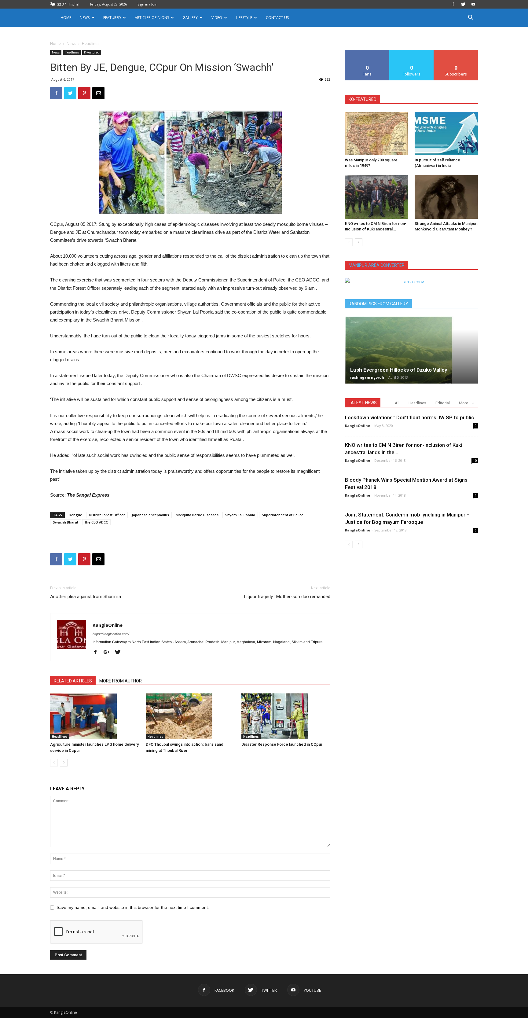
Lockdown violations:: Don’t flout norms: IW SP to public (409, 417)
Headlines (72, 52)
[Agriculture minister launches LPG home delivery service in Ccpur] (94, 716)
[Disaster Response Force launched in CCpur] (286, 716)
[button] (470, 18)
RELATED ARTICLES (73, 680)
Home (66, 17)
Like (367, 52)
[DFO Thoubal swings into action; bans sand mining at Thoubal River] (190, 716)
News (71, 43)
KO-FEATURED (362, 99)
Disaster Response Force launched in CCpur (281, 744)
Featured (112, 17)
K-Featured (91, 52)
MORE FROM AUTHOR (120, 680)
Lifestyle (244, 17)
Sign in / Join (147, 4)
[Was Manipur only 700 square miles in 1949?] (376, 133)
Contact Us (277, 17)
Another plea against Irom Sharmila (85, 596)
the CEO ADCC (96, 522)
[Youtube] (473, 4)
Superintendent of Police (282, 515)
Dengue (75, 515)
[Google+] (109, 652)
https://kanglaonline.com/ (111, 634)
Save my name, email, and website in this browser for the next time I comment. (133, 907)
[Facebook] (453, 4)
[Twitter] (463, 4)
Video (216, 17)
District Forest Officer (107, 515)
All (397, 403)
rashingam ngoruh (367, 377)
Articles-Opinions (152, 17)
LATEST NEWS (363, 402)
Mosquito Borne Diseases (197, 515)
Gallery (190, 17)
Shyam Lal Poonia (240, 515)
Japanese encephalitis (150, 515)
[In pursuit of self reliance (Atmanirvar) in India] (446, 133)
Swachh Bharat (65, 522)
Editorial (442, 403)
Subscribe (455, 52)
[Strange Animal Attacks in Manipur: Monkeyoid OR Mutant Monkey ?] (446, 197)
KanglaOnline (108, 625)
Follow (412, 52)
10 (475, 460)
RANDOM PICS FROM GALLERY (378, 303)
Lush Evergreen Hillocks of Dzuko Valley (398, 370)
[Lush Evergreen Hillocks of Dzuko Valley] (411, 350)
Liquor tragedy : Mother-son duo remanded (287, 596)
